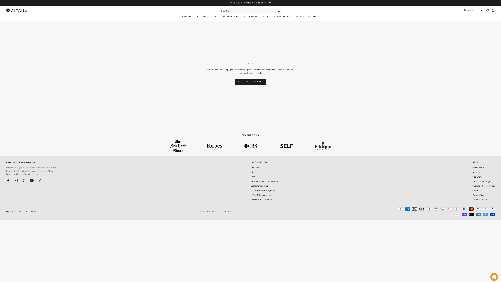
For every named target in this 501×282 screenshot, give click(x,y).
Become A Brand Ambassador (264, 181)
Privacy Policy (478, 195)
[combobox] (250, 10)
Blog (253, 172)
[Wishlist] (487, 10)
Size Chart (477, 177)
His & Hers (250, 17)
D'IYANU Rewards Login (262, 195)
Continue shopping (250, 82)
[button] (494, 277)
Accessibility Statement (262, 199)
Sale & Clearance (307, 17)
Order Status (478, 167)
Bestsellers (230, 17)
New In (186, 17)
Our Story (255, 167)
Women (201, 17)
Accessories (282, 17)
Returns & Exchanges (481, 181)
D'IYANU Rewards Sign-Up (263, 190)
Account (476, 172)
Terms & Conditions (481, 199)
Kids (266, 17)
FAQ (253, 177)
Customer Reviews (259, 186)
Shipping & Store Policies (483, 186)
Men (214, 17)
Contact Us (477, 190)
